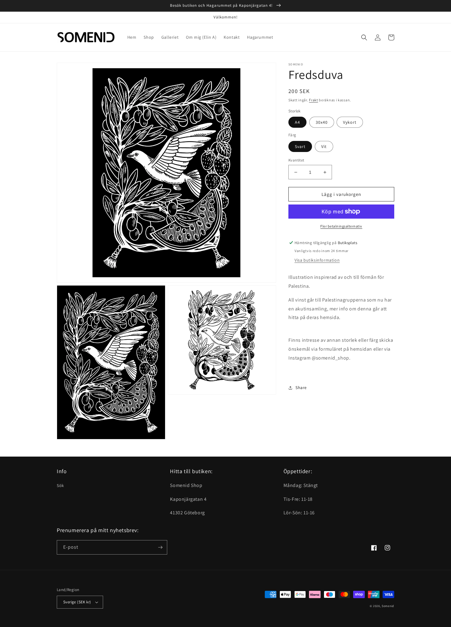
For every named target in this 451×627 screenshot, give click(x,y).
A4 (297, 122)
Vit (324, 146)
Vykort (350, 122)
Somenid (388, 606)
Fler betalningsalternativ (341, 226)
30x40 (322, 122)
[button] (364, 37)
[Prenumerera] (160, 547)
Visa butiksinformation (317, 260)
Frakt (313, 100)
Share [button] (301, 387)
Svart (300, 146)
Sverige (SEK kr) (77, 602)
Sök (60, 485)
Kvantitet (296, 160)
